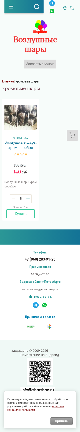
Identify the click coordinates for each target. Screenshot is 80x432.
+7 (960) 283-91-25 (40, 259)
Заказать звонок (40, 64)
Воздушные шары (35, 44)
